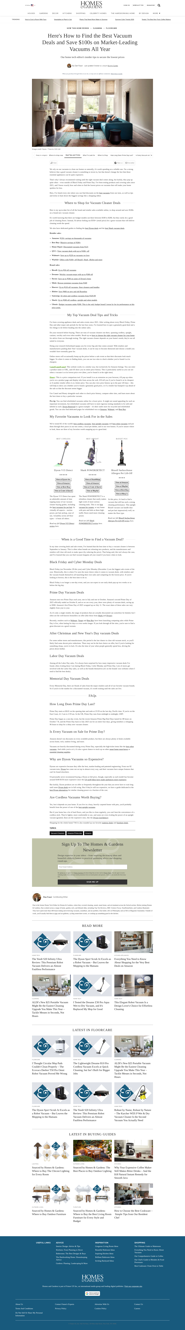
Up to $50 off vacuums (67, 270)
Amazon (103, 409)
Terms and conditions (24, 1308)
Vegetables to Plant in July (63, 19)
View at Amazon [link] (63, 483)
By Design (144, 13)
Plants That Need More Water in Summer (93, 19)
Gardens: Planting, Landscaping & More (72, 1263)
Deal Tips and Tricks (73, 155)
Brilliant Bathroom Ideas (104, 1257)
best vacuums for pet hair (62, 507)
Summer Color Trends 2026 (124, 19)
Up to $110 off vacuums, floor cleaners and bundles (79, 287)
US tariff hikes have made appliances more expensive (105, 780)
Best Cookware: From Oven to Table (148, 1266)
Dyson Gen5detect (100, 818)
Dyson (108, 616)
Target (80, 620)
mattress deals (107, 823)
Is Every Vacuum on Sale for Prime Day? (150, 155)
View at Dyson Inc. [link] (63, 479)
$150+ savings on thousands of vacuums (75, 238)
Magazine (151, 5)
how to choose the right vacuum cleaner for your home (113, 335)
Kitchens (67, 13)
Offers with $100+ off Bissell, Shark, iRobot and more (81, 260)
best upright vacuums (100, 424)
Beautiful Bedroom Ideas (105, 1250)
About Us (19, 1304)
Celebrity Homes (98, 13)
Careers (137, 1308)
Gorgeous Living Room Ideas (106, 1246)
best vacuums (104, 193)
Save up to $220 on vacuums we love (75, 255)
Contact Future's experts (64, 1304)
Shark (100, 616)
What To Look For (89, 155)
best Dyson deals (91, 228)
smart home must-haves (119, 749)
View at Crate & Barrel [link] (63, 491)
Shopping (81, 13)
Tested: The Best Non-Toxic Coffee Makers (156, 19)
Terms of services (78, 873)
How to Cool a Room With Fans (35, 19)
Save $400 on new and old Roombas (73, 291)
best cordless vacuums (82, 424)
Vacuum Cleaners (57, 833)
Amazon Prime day (75, 833)
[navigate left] (33, 155)
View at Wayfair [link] (93, 491)
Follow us (119, 163)
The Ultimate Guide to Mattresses (147, 1246)
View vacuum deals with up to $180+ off (73, 251)
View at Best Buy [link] (63, 487)
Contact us (138, 1304)
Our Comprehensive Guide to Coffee (148, 1256)
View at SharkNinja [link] (92, 479)
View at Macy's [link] (122, 494)
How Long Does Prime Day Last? (121, 155)
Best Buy (122, 409)
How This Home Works (78, 28)
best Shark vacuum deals (114, 228)
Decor (55, 13)
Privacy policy (60, 1308)
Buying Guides (113, 66)
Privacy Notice (107, 873)
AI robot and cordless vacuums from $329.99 (78, 296)
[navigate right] (151, 155)
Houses (31, 13)
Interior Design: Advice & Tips (68, 1246)
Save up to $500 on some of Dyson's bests (74, 279)
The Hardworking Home (123, 13)
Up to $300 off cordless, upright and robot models (77, 300)
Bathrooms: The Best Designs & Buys (71, 1253)
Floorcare (111, 28)
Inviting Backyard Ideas (104, 1261)
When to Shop (103, 155)
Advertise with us (102, 1304)
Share (55, 163)
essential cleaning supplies (60, 752)
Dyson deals (63, 787)
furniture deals (122, 823)
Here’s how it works (116, 74)
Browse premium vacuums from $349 (72, 283)
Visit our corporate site (133, 1286)
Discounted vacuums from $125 (75, 247)
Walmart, (111, 409)
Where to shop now (56, 155)
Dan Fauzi (79, 66)
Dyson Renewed (69, 407)
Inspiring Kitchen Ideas (104, 1253)
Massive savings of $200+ (70, 242)
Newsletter (131, 163)
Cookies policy (100, 1308)
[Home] (24, 13)
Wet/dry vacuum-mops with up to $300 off (76, 274)
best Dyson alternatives (59, 790)
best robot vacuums (120, 424)
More (156, 13)
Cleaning (97, 28)
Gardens (43, 13)
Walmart (73, 620)
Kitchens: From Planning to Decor (69, 1250)
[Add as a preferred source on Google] (92, 1293)
